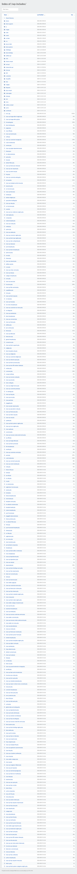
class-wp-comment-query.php (13, 461)
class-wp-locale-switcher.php (12, 713)
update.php (8, 420)
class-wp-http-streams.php (12, 591)
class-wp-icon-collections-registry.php (14, 212)
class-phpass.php (10, 796)
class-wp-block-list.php (11, 817)
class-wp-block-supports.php (12, 345)
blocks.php (8, 330)
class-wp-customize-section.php (13, 585)
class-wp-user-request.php (12, 168)
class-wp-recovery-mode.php (12, 377)
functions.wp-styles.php (11, 846)
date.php (8, 576)
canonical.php (9, 432)
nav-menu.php (9, 539)
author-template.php (11, 857)
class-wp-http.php (10, 394)
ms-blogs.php (9, 310)
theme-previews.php (10, 519)
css (6, 41)
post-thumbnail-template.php (13, 527)
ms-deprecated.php (10, 154)
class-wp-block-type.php (11, 296)
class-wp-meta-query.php (12, 692)
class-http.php (9, 750)
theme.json (8, 151)
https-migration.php (10, 741)
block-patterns (9, 47)
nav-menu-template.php (11, 304)
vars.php (8, 255)
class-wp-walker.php (10, 232)
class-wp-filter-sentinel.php (12, 287)
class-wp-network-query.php (12, 359)
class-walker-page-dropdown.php (13, 825)
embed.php (8, 194)
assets (7, 35)
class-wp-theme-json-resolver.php (14, 631)
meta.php (8, 466)
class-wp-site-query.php (11, 840)
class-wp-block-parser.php (12, 443)
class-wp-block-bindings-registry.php (14, 727)
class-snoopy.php (10, 597)
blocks (7, 21)
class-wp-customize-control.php (13, 452)
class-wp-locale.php (10, 655)
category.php (9, 811)
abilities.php (9, 325)
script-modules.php (10, 142)
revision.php (9, 368)
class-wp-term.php (10, 605)
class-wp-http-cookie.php (12, 854)
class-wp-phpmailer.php (11, 626)
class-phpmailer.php (10, 814)
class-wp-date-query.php (11, 701)
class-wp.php (9, 762)
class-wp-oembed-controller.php (13, 715)
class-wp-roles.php (10, 203)
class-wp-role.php (10, 562)
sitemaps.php (9, 530)
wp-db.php (8, 475)
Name (5, 14)
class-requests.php (10, 808)
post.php (8, 455)
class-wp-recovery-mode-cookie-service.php (16, 620)
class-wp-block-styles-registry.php (14, 600)
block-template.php (10, 316)
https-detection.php (10, 649)
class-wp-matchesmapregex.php (13, 770)
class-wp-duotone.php (11, 134)
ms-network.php (10, 484)
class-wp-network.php (11, 261)
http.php (8, 174)
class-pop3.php (9, 400)
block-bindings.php (10, 125)
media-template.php (10, 220)
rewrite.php (8, 449)
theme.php (8, 258)
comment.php (9, 371)
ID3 (7, 99)
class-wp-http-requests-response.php (14, 802)
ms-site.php (8, 478)
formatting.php (9, 122)
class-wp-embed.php (11, 611)
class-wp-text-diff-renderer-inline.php (14, 837)
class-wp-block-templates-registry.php (15, 640)
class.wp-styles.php (10, 851)
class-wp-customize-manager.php (13, 139)
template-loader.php (10, 507)
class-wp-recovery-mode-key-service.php (15, 614)
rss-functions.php (10, 206)
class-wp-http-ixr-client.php (12, 736)
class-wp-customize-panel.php (13, 388)
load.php (8, 472)
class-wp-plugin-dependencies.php (14, 148)
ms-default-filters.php (11, 521)
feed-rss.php (9, 863)
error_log (8, 113)
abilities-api (8, 55)
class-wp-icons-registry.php (12, 426)
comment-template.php (11, 689)
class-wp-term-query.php (12, 678)
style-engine (9, 93)
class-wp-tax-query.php (11, 834)
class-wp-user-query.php (11, 782)
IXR (7, 73)
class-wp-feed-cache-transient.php (14, 672)
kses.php (8, 160)
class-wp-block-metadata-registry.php (14, 594)
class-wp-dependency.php (12, 559)
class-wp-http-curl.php (11, 785)
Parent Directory (10, 18)
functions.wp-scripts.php (12, 675)
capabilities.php (9, 290)
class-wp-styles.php (10, 244)
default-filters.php (10, 162)
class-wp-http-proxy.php (11, 805)
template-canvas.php (11, 501)
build (7, 32)
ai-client (8, 38)
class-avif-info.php (10, 794)
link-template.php (10, 446)
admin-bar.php (9, 252)
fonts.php (8, 293)
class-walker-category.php (12, 759)
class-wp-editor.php (10, 333)
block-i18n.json (9, 698)
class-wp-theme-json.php (12, 411)
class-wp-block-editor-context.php (14, 550)
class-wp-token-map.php (11, 414)
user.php (8, 209)
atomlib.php (9, 669)
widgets (8, 84)
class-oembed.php (10, 646)
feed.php (8, 658)
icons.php (8, 278)
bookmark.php (9, 779)
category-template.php (11, 275)
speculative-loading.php (11, 200)
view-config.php (9, 382)
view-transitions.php (10, 542)
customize (8, 76)
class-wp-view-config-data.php (13, 241)
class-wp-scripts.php (10, 223)
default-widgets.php (10, 197)
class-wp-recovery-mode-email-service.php (16, 435)
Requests (8, 87)
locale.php (8, 493)
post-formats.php (10, 513)
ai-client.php (9, 660)
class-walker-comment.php (12, 617)
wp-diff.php (8, 438)
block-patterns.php (10, 724)
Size (72, 14)
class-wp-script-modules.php (12, 464)
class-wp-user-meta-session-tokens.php (15, 843)
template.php (9, 547)
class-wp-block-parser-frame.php (13, 634)
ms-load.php (9, 298)
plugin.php (8, 128)
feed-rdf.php (9, 788)
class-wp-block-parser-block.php (13, 822)
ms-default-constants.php (12, 504)
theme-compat (9, 61)
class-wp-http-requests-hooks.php (14, 860)
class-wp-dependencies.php (12, 710)
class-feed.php (9, 776)
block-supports (9, 23)
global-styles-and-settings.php (13, 707)
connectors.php (9, 342)
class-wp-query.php (10, 281)
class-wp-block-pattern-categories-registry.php (16, 866)
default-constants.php (11, 652)
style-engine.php (10, 215)
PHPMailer (8, 50)
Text (7, 81)
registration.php (9, 536)
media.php (8, 226)
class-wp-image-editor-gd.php (13, 119)
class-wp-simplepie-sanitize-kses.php (14, 183)
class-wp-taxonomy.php (11, 579)
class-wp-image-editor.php (12, 440)
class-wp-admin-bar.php (11, 171)
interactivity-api (9, 67)
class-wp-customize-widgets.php (13, 356)
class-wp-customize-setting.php (13, 177)
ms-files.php (9, 533)
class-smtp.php (9, 756)
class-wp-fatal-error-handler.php (13, 773)
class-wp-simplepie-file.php (12, 744)
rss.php (7, 481)
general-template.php (11, 339)
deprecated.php (9, 565)
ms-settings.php (9, 391)
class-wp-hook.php (10, 301)
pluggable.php (9, 403)
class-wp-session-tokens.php (12, 799)
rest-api (7, 64)
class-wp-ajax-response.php (12, 406)
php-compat (9, 90)
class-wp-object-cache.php (12, 643)
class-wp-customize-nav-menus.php (14, 307)
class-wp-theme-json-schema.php (14, 588)
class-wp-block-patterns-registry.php (14, 423)
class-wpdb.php (9, 429)
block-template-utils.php (11, 351)
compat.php (9, 217)
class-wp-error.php (10, 397)
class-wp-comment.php (11, 319)
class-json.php (9, 686)
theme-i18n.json (9, 469)
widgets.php (9, 348)
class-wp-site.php (10, 272)
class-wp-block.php (10, 191)
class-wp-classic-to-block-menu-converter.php (16, 684)
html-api (8, 70)
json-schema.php (10, 327)
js (6, 26)
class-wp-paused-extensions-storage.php (15, 666)
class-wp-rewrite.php (11, 820)
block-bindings (9, 52)
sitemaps (8, 96)
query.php (8, 157)
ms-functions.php (10, 189)
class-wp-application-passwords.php (14, 747)
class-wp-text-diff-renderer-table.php (14, 365)
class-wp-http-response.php (12, 571)
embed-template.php (11, 637)
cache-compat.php (10, 791)
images (7, 29)
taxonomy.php (9, 186)
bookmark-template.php (11, 608)
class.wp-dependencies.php (12, 556)
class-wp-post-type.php (11, 768)
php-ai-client (9, 44)
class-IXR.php (9, 131)
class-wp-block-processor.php (13, 362)
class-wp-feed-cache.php (12, 831)
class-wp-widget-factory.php (12, 385)
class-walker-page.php (11, 582)
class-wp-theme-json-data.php (13, 165)
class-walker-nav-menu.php (12, 623)
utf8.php (8, 136)
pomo (7, 107)
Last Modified (40, 14)
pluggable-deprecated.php (12, 516)
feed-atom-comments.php (12, 849)
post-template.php (10, 246)
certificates (8, 110)
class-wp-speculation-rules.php (13, 409)
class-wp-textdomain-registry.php (13, 828)
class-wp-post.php (10, 380)
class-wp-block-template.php (12, 249)
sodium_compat (9, 105)
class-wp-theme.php (10, 322)
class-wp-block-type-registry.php (13, 238)
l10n (7, 58)
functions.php (9, 284)
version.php (8, 145)
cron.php (8, 267)
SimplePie (8, 78)
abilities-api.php (9, 264)
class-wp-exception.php (11, 739)
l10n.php (8, 524)
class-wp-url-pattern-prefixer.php (13, 753)
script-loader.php (10, 458)
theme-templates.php (11, 495)
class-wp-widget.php (10, 354)
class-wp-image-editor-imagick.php (14, 116)
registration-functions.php (12, 487)
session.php (8, 490)
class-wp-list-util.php (11, 733)
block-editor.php (10, 730)
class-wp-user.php (10, 417)
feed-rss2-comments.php (12, 574)
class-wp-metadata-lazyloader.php (14, 681)
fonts (7, 102)
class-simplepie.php (10, 553)
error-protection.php (11, 695)
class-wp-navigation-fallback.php (13, 765)
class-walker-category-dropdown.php (14, 602)
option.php (8, 229)
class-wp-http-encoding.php (12, 718)
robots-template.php (10, 510)
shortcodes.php (9, 498)
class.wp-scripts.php (10, 629)
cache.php (8, 704)
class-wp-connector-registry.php (13, 235)
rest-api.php (9, 180)
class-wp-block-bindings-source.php (14, 568)
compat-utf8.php (10, 374)
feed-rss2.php (9, 663)
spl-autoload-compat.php (12, 545)
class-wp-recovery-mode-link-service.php (15, 721)
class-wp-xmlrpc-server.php (12, 270)
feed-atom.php (9, 336)
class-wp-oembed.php (11, 313)
